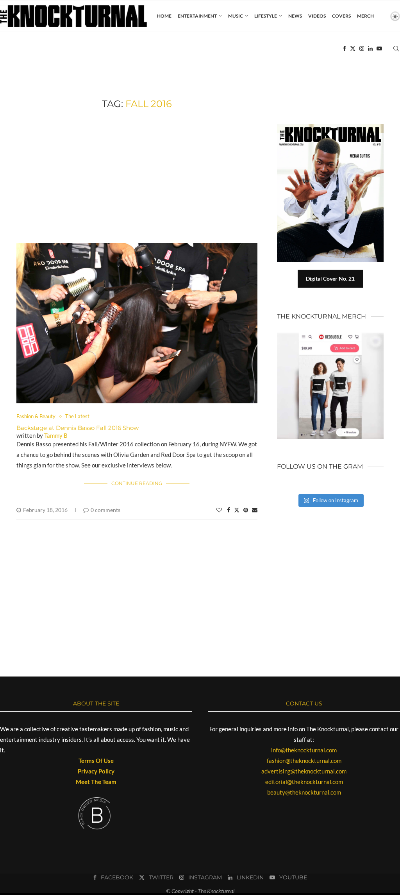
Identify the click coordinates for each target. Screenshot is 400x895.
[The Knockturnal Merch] (330, 336)
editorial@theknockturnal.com (304, 781)
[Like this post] (219, 510)
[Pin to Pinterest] (245, 510)
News (295, 16)
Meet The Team (96, 781)
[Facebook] (344, 48)
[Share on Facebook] (228, 510)
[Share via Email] (254, 510)
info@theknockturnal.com (304, 750)
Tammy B (56, 435)
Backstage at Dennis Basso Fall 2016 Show (77, 427)
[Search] (396, 48)
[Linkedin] (370, 48)
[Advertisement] (136, 176)
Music (235, 16)
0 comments (105, 510)
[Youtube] (379, 48)
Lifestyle (265, 16)
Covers (341, 16)
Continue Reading (136, 483)
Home (164, 16)
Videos (317, 16)
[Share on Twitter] (236, 510)
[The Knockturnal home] (330, 542)
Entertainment (197, 16)
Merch (365, 16)
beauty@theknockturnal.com (304, 792)
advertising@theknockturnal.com (303, 771)
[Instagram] (361, 48)
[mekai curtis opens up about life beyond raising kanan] (334, 127)
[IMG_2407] (136, 246)
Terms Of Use (96, 760)
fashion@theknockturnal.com (304, 760)
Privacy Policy (96, 771)
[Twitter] (352, 48)
